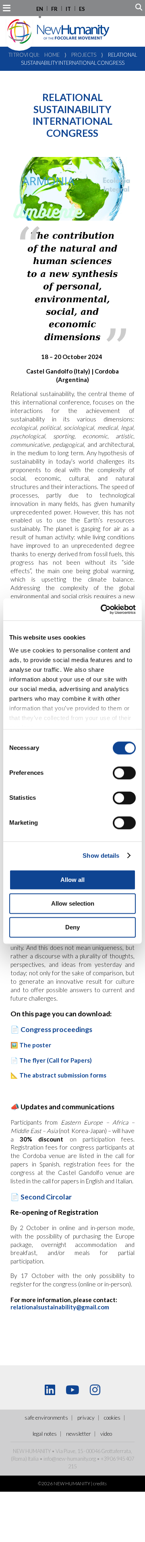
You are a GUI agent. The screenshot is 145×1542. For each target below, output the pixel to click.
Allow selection (72, 903)
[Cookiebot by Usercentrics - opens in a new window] (102, 609)
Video (106, 1434)
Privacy (86, 1417)
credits (100, 1483)
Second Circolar (46, 1197)
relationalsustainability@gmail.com (59, 1307)
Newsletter (78, 1434)
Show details (101, 855)
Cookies (112, 1417)
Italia (33, 1458)
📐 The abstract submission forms (58, 1075)
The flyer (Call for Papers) (55, 1060)
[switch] (124, 772)
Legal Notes (45, 1434)
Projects (83, 55)
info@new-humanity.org (70, 1458)
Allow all (72, 879)
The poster (35, 1045)
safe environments (46, 1417)
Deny (72, 927)
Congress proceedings (56, 1029)
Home (52, 55)
